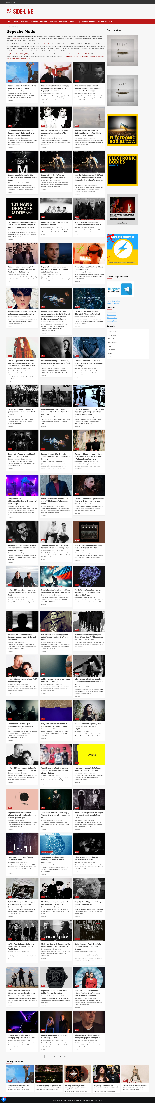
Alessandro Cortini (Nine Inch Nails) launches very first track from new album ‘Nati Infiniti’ (22, 548)
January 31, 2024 (59, 1040)
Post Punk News (111, 312)
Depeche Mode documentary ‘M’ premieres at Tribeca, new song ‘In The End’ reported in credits (21, 269)
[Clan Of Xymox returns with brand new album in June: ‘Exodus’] (56, 888)
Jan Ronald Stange (80, 272)
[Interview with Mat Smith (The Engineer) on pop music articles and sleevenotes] (22, 621)
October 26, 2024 (91, 316)
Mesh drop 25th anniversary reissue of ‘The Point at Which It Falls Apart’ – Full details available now (89, 456)
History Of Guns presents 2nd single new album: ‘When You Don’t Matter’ (22, 769)
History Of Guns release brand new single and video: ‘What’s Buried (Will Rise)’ (22, 592)
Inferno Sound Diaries (14, 316)
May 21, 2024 (25, 773)
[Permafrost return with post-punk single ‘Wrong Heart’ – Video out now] (89, 621)
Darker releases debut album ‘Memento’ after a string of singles (21, 991)
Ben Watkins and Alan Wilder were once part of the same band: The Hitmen (54, 133)
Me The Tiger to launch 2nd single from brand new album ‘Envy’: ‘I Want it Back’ (21, 946)
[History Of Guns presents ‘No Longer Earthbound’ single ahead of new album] (89, 799)
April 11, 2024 (59, 865)
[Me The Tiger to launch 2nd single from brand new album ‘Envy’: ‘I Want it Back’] (22, 930)
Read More (10, 100)
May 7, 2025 (58, 274)
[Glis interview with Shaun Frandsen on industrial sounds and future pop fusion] (89, 666)
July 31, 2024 (25, 597)
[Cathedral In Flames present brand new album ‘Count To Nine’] (22, 440)
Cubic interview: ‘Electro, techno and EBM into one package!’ (55, 680)
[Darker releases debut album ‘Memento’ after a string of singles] (22, 977)
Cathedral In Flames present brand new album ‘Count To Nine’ (21, 455)
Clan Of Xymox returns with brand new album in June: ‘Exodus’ (54, 903)
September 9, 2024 (88, 504)
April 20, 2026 (59, 138)
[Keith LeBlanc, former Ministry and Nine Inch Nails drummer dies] (22, 888)
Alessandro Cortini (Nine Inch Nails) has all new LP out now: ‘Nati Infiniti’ (55, 362)
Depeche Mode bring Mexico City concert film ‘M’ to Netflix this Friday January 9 (22, 177)
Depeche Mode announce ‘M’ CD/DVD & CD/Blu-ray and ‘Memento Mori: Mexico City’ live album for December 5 (89, 179)
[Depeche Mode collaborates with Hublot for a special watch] (56, 977)
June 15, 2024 (59, 684)
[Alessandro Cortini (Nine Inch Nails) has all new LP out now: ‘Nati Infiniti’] (56, 347)
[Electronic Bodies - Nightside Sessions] (122, 130)
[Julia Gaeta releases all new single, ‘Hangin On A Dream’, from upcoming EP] (56, 799)
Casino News (112, 331)
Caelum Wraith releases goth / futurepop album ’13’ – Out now (20, 725)
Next (65, 1056)
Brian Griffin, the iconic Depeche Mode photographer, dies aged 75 (87, 1036)
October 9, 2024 (92, 368)
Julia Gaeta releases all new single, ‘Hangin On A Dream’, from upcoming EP (55, 815)
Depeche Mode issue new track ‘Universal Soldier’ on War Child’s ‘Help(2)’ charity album (88, 133)
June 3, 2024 (86, 687)
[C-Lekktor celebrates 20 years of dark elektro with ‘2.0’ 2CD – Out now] (89, 485)
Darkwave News (111, 315)
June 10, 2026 (59, 93)
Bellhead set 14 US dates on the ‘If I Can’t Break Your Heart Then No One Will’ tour (106, 1087)
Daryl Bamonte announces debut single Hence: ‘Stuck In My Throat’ (54, 725)
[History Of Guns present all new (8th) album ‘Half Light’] (22, 666)
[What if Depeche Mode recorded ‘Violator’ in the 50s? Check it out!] (89, 209)
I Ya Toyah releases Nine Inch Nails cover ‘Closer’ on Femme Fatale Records (135, 1086)
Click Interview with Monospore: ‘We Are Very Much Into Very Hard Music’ (55, 945)
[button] (147, 21)
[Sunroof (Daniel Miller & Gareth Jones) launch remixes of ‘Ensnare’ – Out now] (56, 440)
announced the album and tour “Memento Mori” (74, 54)
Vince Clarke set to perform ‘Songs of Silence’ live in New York (89, 903)
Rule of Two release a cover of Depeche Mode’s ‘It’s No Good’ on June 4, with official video (87, 88)
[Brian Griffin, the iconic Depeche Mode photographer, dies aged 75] (89, 1022)
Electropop (63, 21)
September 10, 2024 (60, 506)
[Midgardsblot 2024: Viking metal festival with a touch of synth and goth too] (22, 485)
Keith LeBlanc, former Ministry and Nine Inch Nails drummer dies (21, 903)
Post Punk (44, 21)
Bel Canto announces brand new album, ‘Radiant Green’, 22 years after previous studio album (87, 993)
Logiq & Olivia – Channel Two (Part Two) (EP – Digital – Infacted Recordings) (88, 548)
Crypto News (112, 335)
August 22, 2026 (25, 91)
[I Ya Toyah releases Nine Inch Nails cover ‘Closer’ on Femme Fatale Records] (135, 1074)
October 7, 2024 (92, 417)
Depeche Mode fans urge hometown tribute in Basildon (55, 223)
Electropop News (112, 321)
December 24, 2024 (25, 316)
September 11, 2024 (24, 506)
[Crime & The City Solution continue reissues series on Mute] (89, 844)
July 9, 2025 (91, 227)
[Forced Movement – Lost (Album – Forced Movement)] (22, 844)
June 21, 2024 (25, 684)
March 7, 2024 (58, 949)
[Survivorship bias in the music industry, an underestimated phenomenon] (56, 844)
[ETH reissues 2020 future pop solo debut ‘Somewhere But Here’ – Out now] (56, 621)
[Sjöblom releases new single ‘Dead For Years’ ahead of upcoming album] (56, 532)
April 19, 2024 (24, 862)
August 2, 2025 (59, 227)
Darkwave (53, 21)
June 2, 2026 (25, 138)
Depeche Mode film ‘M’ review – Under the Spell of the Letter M (53, 176)
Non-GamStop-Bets (88, 21)
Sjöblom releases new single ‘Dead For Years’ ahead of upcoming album (55, 546)
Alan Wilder (47, 44)
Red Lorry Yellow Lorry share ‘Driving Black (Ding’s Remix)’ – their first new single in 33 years (89, 412)
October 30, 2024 (59, 322)
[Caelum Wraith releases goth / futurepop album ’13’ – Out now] (22, 710)
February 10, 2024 (93, 998)
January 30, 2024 (93, 1040)
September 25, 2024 (60, 461)
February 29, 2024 (92, 951)
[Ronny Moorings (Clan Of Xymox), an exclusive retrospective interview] (22, 298)
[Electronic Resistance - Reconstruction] (122, 209)
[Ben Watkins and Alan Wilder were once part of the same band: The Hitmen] (56, 117)
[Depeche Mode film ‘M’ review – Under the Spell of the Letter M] (56, 162)
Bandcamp (34, 21)
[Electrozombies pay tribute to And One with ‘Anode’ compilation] (89, 754)
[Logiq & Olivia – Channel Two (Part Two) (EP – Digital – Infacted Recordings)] (89, 532)
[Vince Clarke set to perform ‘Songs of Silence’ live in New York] (89, 888)
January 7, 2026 (25, 183)
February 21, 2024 (60, 996)
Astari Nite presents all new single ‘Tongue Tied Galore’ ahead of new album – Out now (54, 770)
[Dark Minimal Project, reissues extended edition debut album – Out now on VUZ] (56, 396)
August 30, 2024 (59, 550)
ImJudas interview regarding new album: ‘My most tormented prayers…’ (88, 726)
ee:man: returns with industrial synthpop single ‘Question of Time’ (21, 1036)
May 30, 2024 (58, 729)
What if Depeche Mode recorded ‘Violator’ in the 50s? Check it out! (88, 223)
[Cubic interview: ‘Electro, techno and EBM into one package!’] (56, 666)
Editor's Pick (45, 852)
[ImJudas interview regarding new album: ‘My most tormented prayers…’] (89, 710)
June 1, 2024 (25, 729)
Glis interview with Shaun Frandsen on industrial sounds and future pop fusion (89, 681)
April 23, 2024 (59, 820)
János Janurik (46, 180)
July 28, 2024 (58, 595)
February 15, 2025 (91, 272)
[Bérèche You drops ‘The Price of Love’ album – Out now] (89, 253)
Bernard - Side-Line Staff (14, 91)
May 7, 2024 (22, 820)
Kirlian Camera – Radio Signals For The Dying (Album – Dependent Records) (88, 946)
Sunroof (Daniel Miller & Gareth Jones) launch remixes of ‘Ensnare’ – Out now (55, 456)
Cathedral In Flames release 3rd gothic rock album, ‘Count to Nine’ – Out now (22, 412)
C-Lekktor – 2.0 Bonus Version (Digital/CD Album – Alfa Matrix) (87, 312)
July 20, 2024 (21, 642)
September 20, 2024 (93, 461)
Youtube (110, 357)
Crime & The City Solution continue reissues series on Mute (88, 858)
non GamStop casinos (113, 301)
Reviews (15, 21)
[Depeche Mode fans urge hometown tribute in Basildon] (56, 209)
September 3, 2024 (26, 553)
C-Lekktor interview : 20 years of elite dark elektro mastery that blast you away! (89, 363)
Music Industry (112, 342)
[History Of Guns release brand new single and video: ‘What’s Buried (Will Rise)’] (22, 576)
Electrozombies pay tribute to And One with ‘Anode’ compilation (88, 769)
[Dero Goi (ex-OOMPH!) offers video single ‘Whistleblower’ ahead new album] (56, 485)
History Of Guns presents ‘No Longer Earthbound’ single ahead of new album (89, 815)
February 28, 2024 (26, 996)
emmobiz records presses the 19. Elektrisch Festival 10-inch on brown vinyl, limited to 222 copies (76, 1087)
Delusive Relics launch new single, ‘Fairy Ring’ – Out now (54, 1036)
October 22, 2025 (93, 185)
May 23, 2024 (86, 731)
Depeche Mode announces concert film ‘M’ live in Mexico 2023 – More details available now (54, 269)
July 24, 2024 (92, 597)
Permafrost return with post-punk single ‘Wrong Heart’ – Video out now (89, 635)
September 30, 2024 (26, 459)
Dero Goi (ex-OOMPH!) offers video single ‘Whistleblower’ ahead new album (54, 501)
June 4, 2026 (92, 93)
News (8, 21)
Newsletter (24, 21)
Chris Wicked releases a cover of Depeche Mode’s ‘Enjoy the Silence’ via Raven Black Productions (21, 133)
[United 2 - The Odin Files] (122, 90)
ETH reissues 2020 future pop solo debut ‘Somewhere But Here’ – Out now (54, 637)
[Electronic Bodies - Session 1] (122, 170)
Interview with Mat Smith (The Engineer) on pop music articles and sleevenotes (22, 637)
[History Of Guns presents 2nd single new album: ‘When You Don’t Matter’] (22, 754)
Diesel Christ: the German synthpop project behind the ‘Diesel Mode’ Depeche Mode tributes (55, 88)
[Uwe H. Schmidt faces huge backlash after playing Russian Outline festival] (56, 576)
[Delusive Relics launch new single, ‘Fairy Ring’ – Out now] (56, 1022)
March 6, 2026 (92, 138)
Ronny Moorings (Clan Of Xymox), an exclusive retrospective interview (22, 312)
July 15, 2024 (58, 642)
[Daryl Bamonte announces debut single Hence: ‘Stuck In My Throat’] (56, 710)
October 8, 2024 (59, 417)
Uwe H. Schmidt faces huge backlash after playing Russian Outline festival (56, 591)
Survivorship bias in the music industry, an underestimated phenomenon (53, 860)
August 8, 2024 (91, 553)
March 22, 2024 (92, 907)
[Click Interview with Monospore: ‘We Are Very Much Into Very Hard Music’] (56, 930)
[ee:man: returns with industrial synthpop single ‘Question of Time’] (22, 1022)
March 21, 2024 (25, 951)
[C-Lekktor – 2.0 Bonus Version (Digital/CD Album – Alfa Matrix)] (89, 298)
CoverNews (89, 1100)
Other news (111, 349)
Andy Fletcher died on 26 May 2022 (17, 54)
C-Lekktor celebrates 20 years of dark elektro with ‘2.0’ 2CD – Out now (89, 499)
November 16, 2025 (55, 180)
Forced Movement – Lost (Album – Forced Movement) (21, 858)
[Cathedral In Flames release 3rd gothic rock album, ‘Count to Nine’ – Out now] (22, 396)
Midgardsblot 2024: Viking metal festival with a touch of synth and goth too (22, 501)
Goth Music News (112, 318)
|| (79, 21)
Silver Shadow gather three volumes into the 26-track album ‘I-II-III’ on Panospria (49, 1086)
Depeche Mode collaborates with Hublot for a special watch (54, 991)
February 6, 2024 (26, 1040)
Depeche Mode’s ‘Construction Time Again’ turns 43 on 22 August (22, 87)
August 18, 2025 (25, 230)
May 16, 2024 (58, 775)
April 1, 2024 (58, 907)
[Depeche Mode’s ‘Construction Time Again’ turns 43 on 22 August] (22, 72)
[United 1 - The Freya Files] (122, 50)
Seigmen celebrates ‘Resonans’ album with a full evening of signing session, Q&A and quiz (22, 815)
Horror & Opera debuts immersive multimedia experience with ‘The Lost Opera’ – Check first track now (21, 363)
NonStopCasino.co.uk (105, 21)
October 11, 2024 (59, 366)
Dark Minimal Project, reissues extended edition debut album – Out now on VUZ (55, 412)
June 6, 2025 (25, 274)
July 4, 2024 (91, 640)
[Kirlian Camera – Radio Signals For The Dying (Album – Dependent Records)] (89, 930)
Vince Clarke (14, 38)
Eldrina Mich (79, 504)
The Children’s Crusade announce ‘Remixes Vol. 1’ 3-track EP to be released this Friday (88, 592)
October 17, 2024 (26, 368)
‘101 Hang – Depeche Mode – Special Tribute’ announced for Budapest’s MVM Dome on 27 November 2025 (22, 225)
